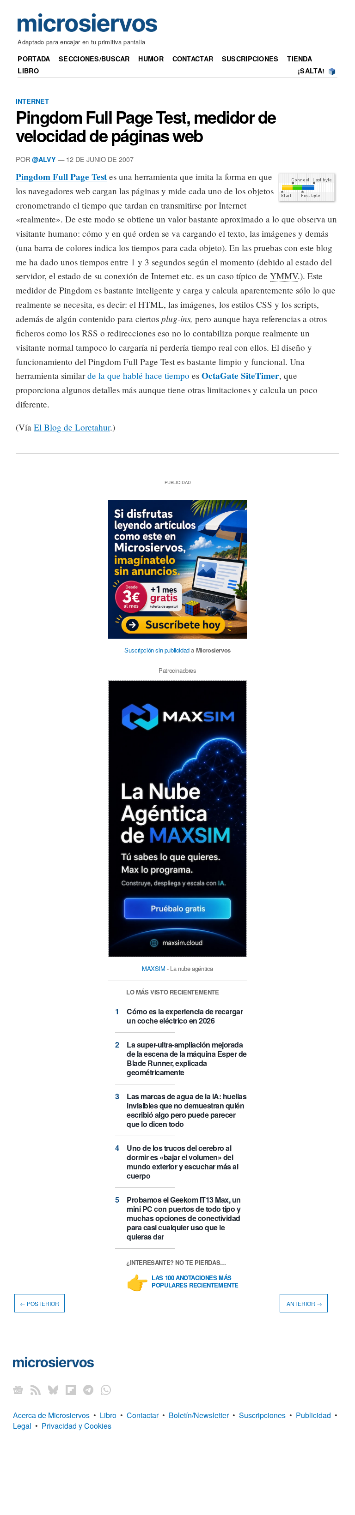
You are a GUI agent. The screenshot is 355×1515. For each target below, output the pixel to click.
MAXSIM (153, 968)
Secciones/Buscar (94, 58)
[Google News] (18, 1389)
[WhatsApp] (106, 1389)
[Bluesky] (53, 1389)
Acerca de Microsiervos (51, 1415)
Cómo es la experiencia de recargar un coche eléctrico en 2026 (185, 1016)
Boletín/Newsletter (199, 1415)
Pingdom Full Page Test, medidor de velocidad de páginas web (146, 126)
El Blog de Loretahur (72, 427)
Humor (150, 58)
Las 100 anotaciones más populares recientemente (195, 1282)
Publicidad (313, 1415)
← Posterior (39, 1303)
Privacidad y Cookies (76, 1425)
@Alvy (44, 159)
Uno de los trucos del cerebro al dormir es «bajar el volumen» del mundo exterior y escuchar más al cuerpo (182, 1162)
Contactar (193, 58)
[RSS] (36, 1389)
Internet (32, 101)
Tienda (299, 58)
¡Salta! (311, 70)
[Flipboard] (71, 1389)
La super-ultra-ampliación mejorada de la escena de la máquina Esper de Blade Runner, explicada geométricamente (187, 1058)
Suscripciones (250, 58)
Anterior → (303, 1303)
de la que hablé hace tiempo (138, 375)
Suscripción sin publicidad (157, 650)
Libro (28, 70)
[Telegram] (88, 1389)
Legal (22, 1425)
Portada (34, 58)
